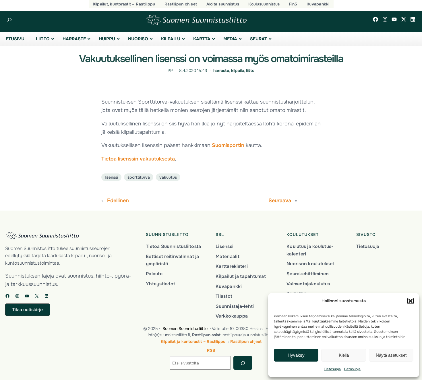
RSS (211, 350)
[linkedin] (413, 19)
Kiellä (344, 355)
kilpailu (237, 70)
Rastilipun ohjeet (246, 341)
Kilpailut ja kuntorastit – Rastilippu (193, 341)
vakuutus (168, 177)
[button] (410, 301)
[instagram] (385, 19)
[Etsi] (242, 363)
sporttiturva (138, 177)
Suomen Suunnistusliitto (185, 328)
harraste (221, 70)
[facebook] (375, 19)
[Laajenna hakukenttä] (9, 20)
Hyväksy (296, 355)
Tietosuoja (332, 369)
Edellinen (118, 200)
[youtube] (394, 19)
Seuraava (279, 200)
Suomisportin (228, 145)
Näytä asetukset (391, 355)
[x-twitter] (404, 19)
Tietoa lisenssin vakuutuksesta (138, 159)
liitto (250, 70)
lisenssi (111, 177)
